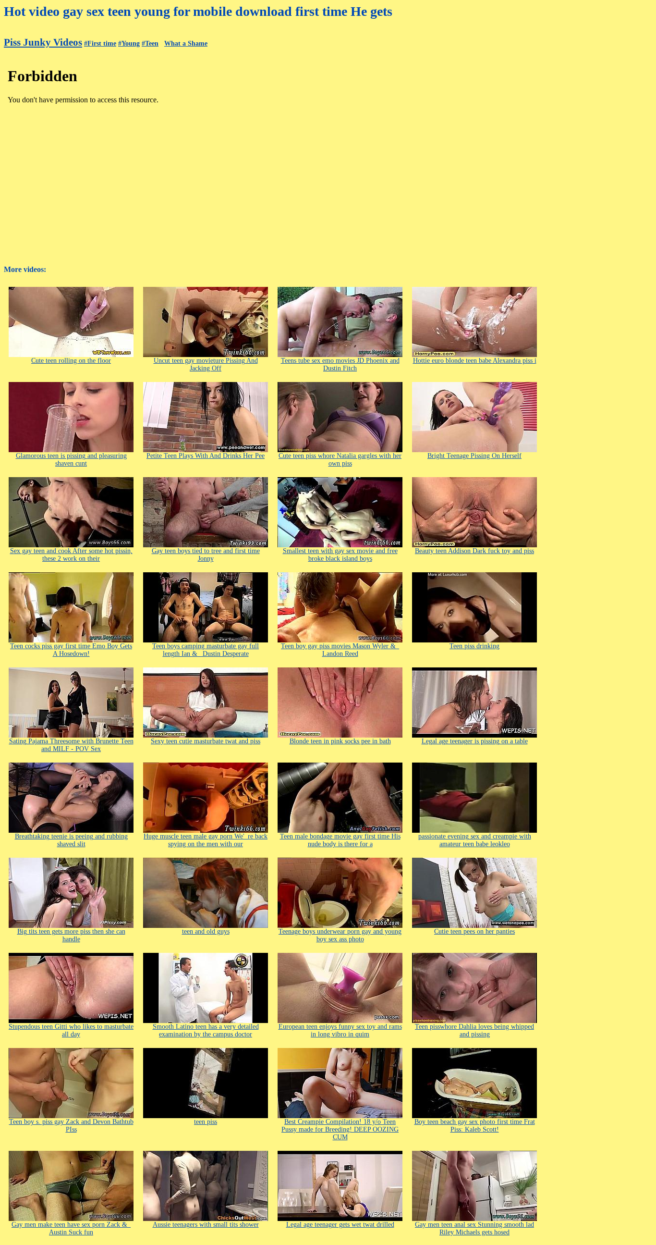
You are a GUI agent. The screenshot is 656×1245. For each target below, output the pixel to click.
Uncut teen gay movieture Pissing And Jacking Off (206, 364)
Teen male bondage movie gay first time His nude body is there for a (340, 840)
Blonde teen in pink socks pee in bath (340, 741)
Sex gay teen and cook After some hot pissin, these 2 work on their (71, 554)
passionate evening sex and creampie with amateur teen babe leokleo (474, 840)
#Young (129, 43)
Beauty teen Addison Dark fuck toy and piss (474, 551)
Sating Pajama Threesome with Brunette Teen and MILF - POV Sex (71, 745)
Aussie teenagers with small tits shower (206, 1224)
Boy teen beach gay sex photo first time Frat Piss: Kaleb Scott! (474, 1125)
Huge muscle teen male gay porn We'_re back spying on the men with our (205, 840)
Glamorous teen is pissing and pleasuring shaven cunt (71, 459)
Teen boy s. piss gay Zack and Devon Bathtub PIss (71, 1125)
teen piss (205, 1121)
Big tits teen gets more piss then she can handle (71, 935)
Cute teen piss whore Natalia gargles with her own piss (340, 459)
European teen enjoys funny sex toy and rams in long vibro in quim (340, 1030)
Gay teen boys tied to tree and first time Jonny (206, 554)
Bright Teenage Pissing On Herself (474, 455)
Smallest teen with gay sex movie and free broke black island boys (340, 554)
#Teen (150, 43)
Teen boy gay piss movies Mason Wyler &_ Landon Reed (340, 649)
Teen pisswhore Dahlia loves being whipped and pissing (474, 1030)
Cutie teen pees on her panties (474, 931)
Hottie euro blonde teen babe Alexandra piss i (474, 360)
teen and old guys (206, 931)
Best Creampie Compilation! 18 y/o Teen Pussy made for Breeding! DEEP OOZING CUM (340, 1129)
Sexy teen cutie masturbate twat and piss (205, 741)
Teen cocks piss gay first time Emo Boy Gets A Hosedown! (71, 649)
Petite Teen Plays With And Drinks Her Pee (205, 455)
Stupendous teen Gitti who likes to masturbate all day (71, 1030)
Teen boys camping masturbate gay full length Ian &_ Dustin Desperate (205, 649)
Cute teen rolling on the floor (71, 360)
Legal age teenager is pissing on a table (475, 741)
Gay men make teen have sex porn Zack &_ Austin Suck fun (71, 1228)
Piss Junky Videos (43, 42)
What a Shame (185, 43)
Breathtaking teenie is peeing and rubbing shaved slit (71, 840)
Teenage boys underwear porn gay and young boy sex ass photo (340, 935)
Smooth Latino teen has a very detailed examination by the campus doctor (206, 1030)
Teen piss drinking (474, 646)
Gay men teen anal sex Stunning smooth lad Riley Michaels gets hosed (474, 1228)
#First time (100, 43)
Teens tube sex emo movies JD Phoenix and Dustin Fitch (340, 364)
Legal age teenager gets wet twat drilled (340, 1224)
